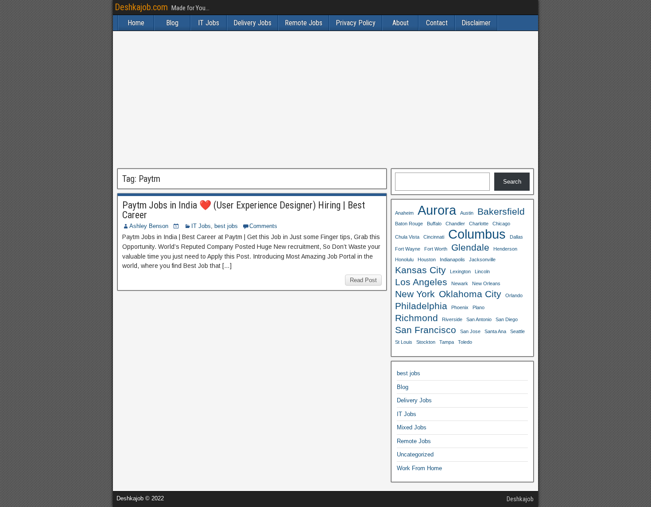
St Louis (403, 342)
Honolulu (404, 259)
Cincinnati (433, 237)
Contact (437, 23)
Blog (172, 23)
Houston (427, 259)
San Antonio (479, 319)
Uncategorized (415, 454)
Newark (459, 283)
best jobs (226, 226)
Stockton (425, 342)
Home (136, 23)
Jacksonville (482, 259)
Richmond (416, 318)
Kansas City (420, 270)
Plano (478, 307)
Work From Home (419, 468)
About (400, 23)
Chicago (501, 223)
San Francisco (425, 330)
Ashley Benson (148, 226)
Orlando (514, 295)
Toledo (465, 342)
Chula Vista (407, 237)
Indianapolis (452, 259)
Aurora (437, 210)
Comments (263, 226)
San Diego (507, 319)
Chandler (455, 223)
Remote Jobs (303, 23)
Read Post (363, 280)
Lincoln (482, 271)
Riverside (452, 319)
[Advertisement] (325, 100)
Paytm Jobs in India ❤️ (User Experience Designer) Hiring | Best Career (243, 210)
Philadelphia (421, 306)
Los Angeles (421, 282)
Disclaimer (476, 23)
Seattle (517, 331)
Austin (466, 213)
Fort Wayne (407, 249)
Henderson (505, 249)
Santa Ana (495, 331)
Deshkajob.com (141, 7)
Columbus (477, 234)
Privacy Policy (356, 23)
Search (512, 181)
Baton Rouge (409, 223)
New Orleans (486, 283)
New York (415, 294)
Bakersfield (501, 211)
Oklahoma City (470, 294)
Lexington (460, 271)
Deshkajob (520, 499)
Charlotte (478, 223)
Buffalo (434, 223)
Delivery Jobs (252, 23)
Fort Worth (435, 249)
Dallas (516, 237)
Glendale (470, 247)
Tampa (446, 342)
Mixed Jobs (411, 427)
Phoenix (460, 307)
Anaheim (404, 213)
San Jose (470, 331)
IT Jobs (208, 23)
